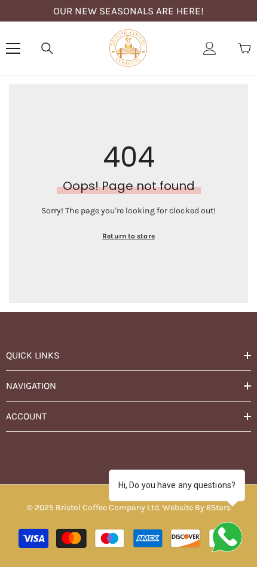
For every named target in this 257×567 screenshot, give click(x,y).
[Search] (47, 48)
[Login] (209, 48)
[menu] (13, 48)
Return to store (128, 236)
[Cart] (244, 48)
